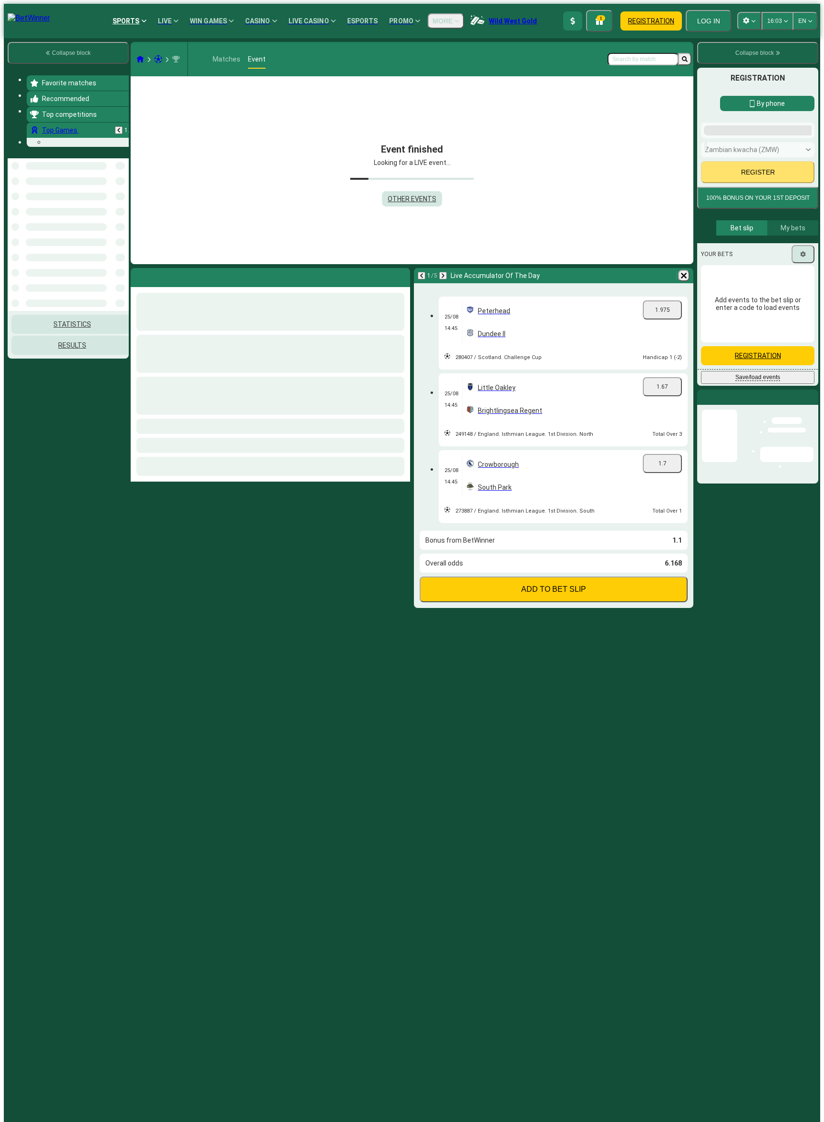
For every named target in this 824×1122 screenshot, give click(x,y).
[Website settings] (749, 21)
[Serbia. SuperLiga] (176, 59)
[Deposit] (572, 21)
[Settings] (803, 254)
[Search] (684, 59)
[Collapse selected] (108, 266)
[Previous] (119, 130)
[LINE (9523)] (140, 59)
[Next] (443, 275)
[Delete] (684, 275)
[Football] (158, 59)
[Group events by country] (120, 266)
